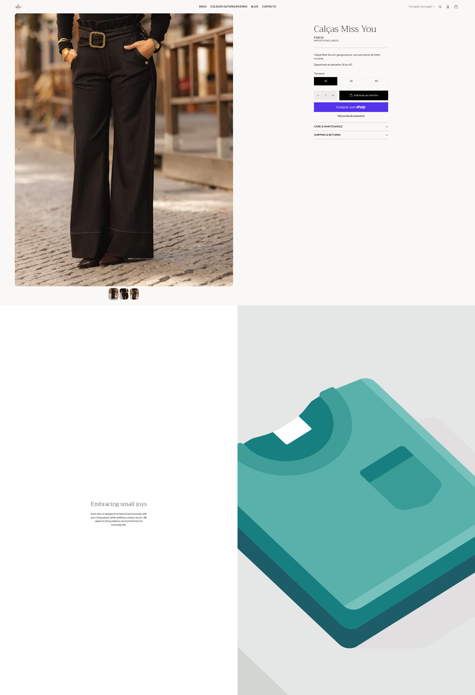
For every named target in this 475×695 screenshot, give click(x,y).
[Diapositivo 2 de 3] (123, 294)
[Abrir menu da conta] (448, 7)
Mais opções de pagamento (351, 115)
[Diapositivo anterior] (18, 150)
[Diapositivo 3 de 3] (134, 294)
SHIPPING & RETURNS (327, 134)
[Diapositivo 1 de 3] (113, 294)
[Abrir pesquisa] (440, 7)
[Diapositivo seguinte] (230, 150)
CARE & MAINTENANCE (328, 126)
